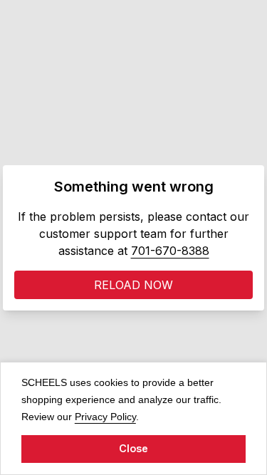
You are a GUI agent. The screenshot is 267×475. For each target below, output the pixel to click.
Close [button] (133, 448)
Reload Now (133, 285)
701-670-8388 (170, 251)
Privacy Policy (105, 416)
